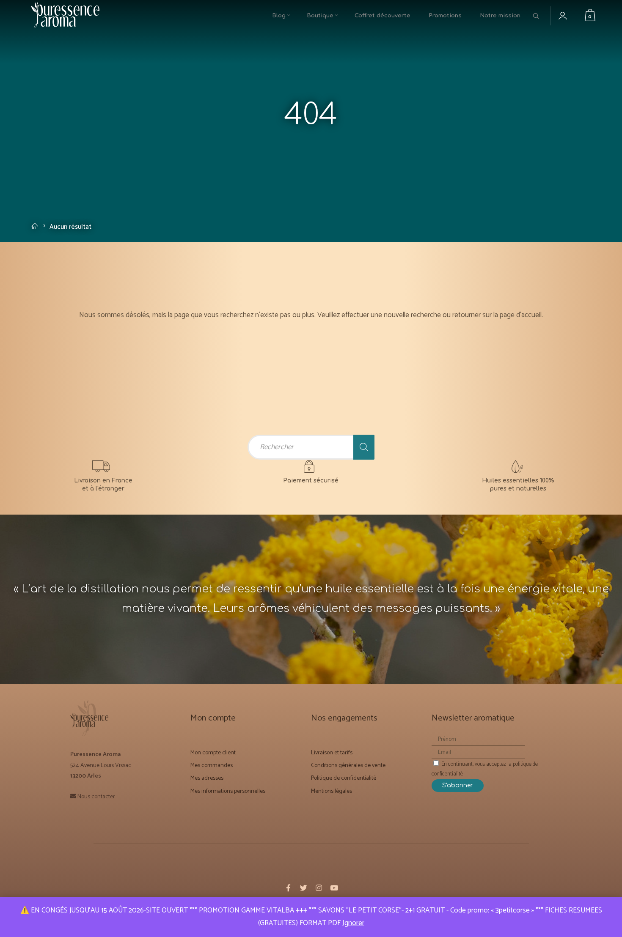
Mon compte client (213, 751)
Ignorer (353, 923)
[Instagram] (318, 887)
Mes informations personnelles (227, 790)
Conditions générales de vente (348, 764)
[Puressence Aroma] (69, 16)
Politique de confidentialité (343, 777)
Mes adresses (206, 777)
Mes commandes (211, 764)
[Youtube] (333, 887)
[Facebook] (288, 887)
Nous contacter (96, 795)
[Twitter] (303, 887)
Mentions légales (331, 790)
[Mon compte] (569, 16)
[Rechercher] (363, 446)
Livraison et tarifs (331, 751)
